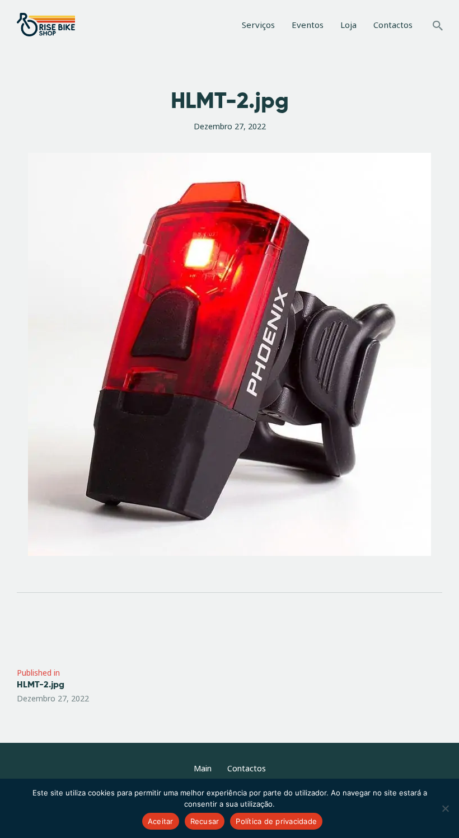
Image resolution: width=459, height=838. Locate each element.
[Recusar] (445, 808)
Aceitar (161, 821)
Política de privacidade (276, 821)
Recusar (204, 821)
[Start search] (438, 26)
